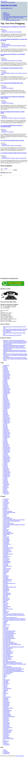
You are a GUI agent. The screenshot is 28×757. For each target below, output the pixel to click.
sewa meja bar (6, 645)
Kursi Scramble (6, 558)
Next (6, 168)
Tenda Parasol (6, 712)
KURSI (7, 118)
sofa (4, 678)
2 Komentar (4, 71)
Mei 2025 (5, 382)
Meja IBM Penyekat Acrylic (9, 583)
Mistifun (5, 601)
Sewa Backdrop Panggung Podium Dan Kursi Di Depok (14, 152)
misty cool (5, 604)
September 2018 (6, 475)
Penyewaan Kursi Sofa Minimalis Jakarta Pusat (13, 613)
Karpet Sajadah (6, 534)
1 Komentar (4, 30)
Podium (5, 623)
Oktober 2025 (6, 376)
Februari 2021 (6, 444)
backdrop (8, 73)
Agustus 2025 (6, 378)
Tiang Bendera (6, 734)
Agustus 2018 (6, 476)
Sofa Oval (5, 684)
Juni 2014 (5, 486)
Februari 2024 (6, 400)
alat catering (5, 503)
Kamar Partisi (6, 527)
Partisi (4, 610)
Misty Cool (5, 602)
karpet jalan (5, 530)
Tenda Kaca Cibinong (8, 708)
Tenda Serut (5, 728)
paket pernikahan (7, 606)
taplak (4, 692)
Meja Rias (5, 591)
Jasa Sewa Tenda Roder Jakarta (13, 20)
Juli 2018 (5, 477)
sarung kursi (5, 629)
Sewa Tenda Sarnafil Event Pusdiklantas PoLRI (13, 671)
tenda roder (5, 721)
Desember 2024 (6, 388)
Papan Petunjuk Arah (7, 608)
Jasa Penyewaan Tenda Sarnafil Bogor (11, 520)
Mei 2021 (5, 441)
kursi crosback (6, 539)
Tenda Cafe (5, 700)
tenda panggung (6, 711)
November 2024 (6, 389)
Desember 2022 (6, 417)
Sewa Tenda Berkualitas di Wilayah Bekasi (12, 662)
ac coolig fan (6, 498)
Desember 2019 (6, 457)
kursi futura (5, 546)
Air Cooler (5, 501)
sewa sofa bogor (6, 655)
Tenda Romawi (6, 722)
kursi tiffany (5, 564)
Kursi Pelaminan (6, 556)
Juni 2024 (5, 395)
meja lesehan (6, 588)
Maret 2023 (5, 414)
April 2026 (5, 369)
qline (4, 626)
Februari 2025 (6, 386)
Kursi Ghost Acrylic (7, 551)
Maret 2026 (5, 370)
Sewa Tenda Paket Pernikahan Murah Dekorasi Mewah (15, 16)
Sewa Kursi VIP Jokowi (8, 642)
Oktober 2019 (6, 459)
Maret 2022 (5, 428)
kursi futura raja (6, 549)
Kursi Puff (5, 557)
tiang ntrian (5, 736)
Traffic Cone (6, 743)
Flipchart (5, 514)
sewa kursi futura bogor (8, 634)
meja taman (5, 595)
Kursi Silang (6, 560)
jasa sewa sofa (6, 522)
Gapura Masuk (6, 517)
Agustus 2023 (6, 408)
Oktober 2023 (6, 405)
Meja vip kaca (6, 597)
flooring (7, 45)
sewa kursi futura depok (8, 635)
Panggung (4, 31)
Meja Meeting (6, 589)
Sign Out (5, 676)
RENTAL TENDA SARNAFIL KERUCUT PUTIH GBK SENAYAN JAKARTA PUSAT (14, 348)
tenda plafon (6, 717)
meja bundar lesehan (7, 579)
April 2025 (5, 383)
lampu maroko (6, 569)
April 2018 (5, 481)
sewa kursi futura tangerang (9, 638)
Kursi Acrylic (6, 536)
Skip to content (4, 1)
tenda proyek (6, 719)
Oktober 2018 (6, 474)
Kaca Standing (6, 525)
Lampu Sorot (6, 571)
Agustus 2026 (6, 365)
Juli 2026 (5, 366)
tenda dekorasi (6, 703)
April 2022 (5, 427)
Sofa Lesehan (6, 683)
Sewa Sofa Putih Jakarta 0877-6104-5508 (12, 335)
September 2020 (6, 450)
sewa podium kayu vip (8, 651)
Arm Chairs (5, 506)
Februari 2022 (6, 430)
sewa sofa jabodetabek (8, 656)
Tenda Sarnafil (6, 726)
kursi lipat (5, 555)
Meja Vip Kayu (6, 599)
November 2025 (6, 375)
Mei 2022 (5, 426)
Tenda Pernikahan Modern (9, 716)
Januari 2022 (6, 431)
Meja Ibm (5, 582)
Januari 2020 (6, 455)
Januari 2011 (6, 493)
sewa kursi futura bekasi (8, 632)
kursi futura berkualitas (8, 547)
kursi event (5, 545)
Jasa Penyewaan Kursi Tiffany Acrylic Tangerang (14, 519)
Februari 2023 (6, 415)
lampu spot (5, 572)
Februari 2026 (6, 371)
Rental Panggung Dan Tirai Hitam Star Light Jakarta (13, 26)
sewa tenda (5, 660)
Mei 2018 (5, 480)
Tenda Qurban (6, 720)
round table (5, 628)
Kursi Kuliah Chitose (7, 553)
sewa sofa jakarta (7, 657)
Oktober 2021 (6, 435)
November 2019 (6, 458)
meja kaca (5, 584)
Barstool (5, 509)
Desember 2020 (6, 447)
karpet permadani (17, 45)
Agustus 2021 (6, 437)
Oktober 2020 (6, 449)
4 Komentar (4, 130)
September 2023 (6, 406)
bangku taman (6, 508)
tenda (4, 695)
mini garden (5, 600)
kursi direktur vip (7, 544)
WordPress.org (6, 753)
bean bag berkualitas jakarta (9, 512)
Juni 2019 (5, 464)
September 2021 (6, 436)
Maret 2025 (5, 384)
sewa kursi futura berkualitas (9, 633)
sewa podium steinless (8, 653)
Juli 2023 (5, 409)
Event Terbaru (6, 15)
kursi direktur (6, 542)
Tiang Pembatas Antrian (8, 738)
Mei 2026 (5, 367)
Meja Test (5, 596)
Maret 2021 (5, 443)
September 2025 (6, 377)
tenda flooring (6, 704)
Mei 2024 (5, 397)
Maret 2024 (5, 399)
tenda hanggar (6, 705)
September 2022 (6, 421)
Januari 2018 (6, 485)
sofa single (5, 689)
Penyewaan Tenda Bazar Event (10, 617)
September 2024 (6, 392)
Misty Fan (5, 605)
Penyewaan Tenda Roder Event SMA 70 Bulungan (14, 619)
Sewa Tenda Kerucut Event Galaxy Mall (12, 667)
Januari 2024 (6, 402)
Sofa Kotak (5, 682)
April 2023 (5, 413)
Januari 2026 (6, 372)
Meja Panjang (6, 590)
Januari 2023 (6, 416)
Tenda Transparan (7, 732)
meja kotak (7, 60)
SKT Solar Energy (20, 755)
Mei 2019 (5, 465)
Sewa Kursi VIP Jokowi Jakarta (10, 643)
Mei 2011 (5, 490)
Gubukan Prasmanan (7, 518)
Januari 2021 (6, 446)
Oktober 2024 (6, 391)
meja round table (6, 593)
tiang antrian (6, 733)
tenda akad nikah (7, 697)
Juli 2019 (5, 463)
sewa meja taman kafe (8, 648)
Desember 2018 (6, 471)
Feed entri (5, 751)
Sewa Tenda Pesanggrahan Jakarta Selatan (12, 670)
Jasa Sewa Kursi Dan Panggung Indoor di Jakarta (12, 140)
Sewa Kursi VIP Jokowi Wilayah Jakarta (12, 644)
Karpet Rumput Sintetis (8, 533)
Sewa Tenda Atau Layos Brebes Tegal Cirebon (13, 17)
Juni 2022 (5, 425)
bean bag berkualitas (7, 511)
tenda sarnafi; (6, 725)
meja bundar (6, 578)
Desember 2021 (6, 432)
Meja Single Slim (7, 594)
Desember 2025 (6, 373)
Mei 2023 (5, 411)
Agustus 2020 (6, 452)
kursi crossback (6, 540)
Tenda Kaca (5, 706)
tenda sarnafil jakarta (7, 727)
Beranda (5, 12)
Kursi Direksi (6, 541)
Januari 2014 (6, 487)
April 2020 (5, 454)
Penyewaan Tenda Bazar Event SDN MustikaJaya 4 (14, 618)
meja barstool (6, 575)
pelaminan (5, 612)
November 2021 (6, 433)
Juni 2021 (5, 439)
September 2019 (6, 460)
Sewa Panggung (9, 31)
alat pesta (4, 45)
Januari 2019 (6, 470)
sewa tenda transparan (8, 672)
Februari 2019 (6, 469)
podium (17, 158)
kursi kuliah (5, 552)
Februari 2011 (6, 492)
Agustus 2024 (6, 393)
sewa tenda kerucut (7, 666)
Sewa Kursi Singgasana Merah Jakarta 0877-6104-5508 (15, 329)
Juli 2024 (5, 394)
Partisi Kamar (6, 611)
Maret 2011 (5, 491)
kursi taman (5, 563)
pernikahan (5, 621)
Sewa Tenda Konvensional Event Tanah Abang (13, 668)
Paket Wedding (6, 14)
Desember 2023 (6, 403)
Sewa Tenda (6, 18)
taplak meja (5, 693)
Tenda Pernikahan (7, 715)
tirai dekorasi (19, 31)
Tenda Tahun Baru (7, 731)
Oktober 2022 (6, 420)
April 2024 (5, 398)
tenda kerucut (6, 709)
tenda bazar (5, 698)
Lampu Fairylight (7, 568)
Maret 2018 (5, 482)
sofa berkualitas (6, 679)
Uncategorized (6, 744)
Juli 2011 (5, 488)
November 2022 (6, 419)
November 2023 (6, 404)
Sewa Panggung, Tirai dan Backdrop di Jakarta (12, 68)
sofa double (5, 681)
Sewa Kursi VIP (6, 640)
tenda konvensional (7, 710)
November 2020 (6, 448)
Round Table (6, 627)
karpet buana (6, 529)
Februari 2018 (6, 483)
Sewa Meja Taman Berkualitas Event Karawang (13, 646)
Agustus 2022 (6, 422)
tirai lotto (5, 742)
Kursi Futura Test (7, 550)
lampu (4, 567)
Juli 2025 (5, 380)
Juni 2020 (5, 453)
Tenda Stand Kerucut (7, 730)
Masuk (4, 749)
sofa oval (5, 686)
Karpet (11, 45)
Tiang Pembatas (6, 737)
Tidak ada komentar (6, 44)
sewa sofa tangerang (7, 659)
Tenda (4, 694)
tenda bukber (6, 699)
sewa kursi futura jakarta (8, 637)
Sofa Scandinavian (7, 688)
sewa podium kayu (7, 650)
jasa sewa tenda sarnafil (8, 523)
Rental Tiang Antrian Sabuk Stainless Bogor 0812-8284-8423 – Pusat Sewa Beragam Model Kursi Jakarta (15, 341)
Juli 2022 (5, 424)
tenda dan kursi (6, 701)
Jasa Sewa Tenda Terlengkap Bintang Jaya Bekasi (14, 524)
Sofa (4, 677)
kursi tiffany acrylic (7, 566)
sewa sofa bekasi (6, 654)
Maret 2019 (5, 468)
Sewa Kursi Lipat (7, 639)
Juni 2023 (5, 410)
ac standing (5, 500)
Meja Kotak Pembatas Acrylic (9, 586)
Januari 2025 (6, 387)
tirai (15, 31)
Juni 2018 (5, 479)
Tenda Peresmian (7, 714)
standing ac (5, 690)
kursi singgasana (6, 561)
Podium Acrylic (6, 624)
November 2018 (6, 472)
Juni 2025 (5, 381)
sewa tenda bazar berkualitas (9, 661)
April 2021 (5, 442)
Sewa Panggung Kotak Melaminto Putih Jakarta (12, 83)
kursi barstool (6, 538)
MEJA (3, 60)
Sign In (4, 675)
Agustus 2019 (6, 461)
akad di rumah (6, 502)
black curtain (6, 513)
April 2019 (5, 466)
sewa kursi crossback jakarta (9, 631)
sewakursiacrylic (6, 673)
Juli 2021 (5, 438)
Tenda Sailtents (6, 723)
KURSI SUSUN (7, 562)
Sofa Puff (5, 687)
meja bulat (5, 577)
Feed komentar (6, 752)
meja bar (5, 574)
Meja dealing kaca (7, 580)
